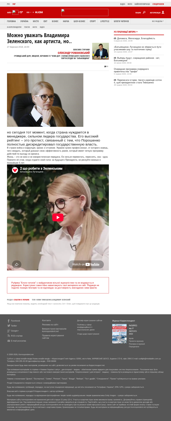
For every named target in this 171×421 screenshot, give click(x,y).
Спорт (93, 21)
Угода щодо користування (88, 334)
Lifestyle (104, 21)
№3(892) (133, 325)
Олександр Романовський (74, 53)
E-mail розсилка (18, 341)
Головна (11, 21)
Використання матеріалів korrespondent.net (54, 330)
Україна (24, 21)
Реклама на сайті (50, 324)
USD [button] (28, 12)
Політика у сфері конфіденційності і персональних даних (86, 327)
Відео (42, 27)
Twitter (14, 326)
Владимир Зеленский (61, 299)
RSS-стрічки (17, 336)
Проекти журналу (136, 341)
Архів (131, 338)
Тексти (27, 27)
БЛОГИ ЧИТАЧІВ (121, 21)
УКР (14, 4)
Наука (66, 21)
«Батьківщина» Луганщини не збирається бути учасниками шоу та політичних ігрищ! (137, 48)
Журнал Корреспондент (123, 321)
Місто (36, 21)
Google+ (15, 331)
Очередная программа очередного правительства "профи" (131, 70)
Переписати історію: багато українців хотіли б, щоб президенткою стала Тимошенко (138, 81)
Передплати (134, 347)
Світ (45, 21)
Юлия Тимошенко (44, 299)
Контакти (46, 320)
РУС (8, 4)
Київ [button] (9, 12)
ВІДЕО (122, 4)
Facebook (15, 321)
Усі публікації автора (124, 31)
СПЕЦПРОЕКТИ (158, 4)
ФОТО (130, 4)
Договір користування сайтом (89, 320)
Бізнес (55, 21)
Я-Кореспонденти (14, 27)
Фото (35, 27)
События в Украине (21, 299)
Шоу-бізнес (79, 21)
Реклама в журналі (137, 344)
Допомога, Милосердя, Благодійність (136, 38)
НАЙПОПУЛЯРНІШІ (142, 4)
